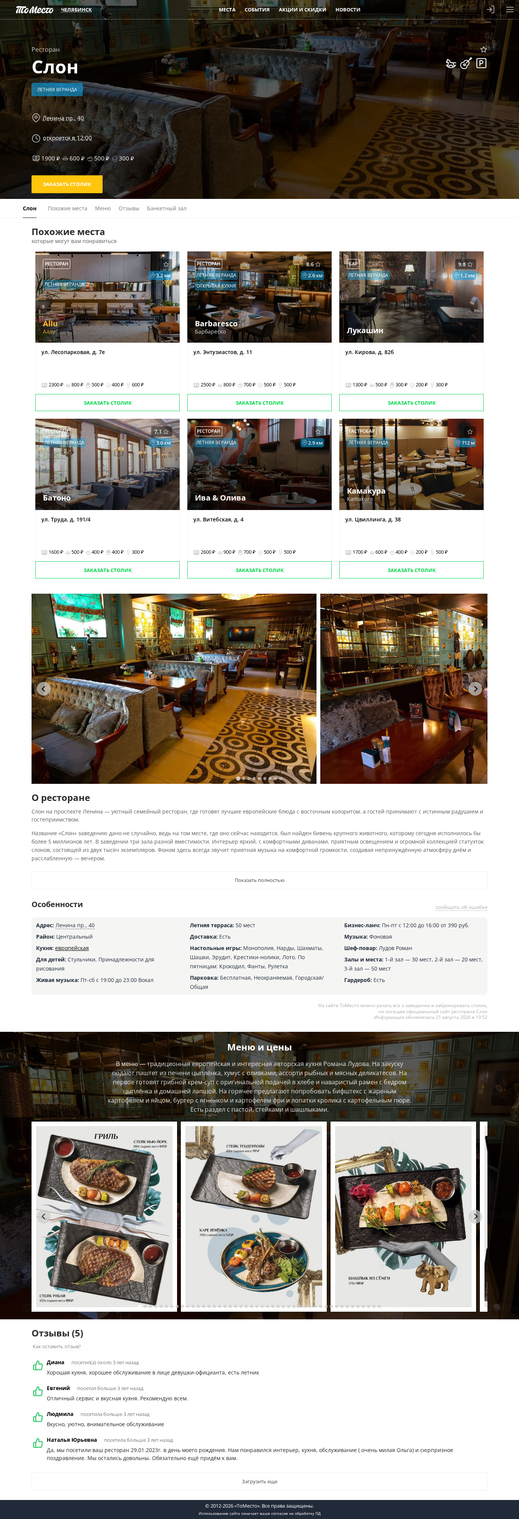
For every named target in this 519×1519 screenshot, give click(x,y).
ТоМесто (35, 9)
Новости (348, 9)
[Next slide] (475, 689)
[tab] (238, 778)
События (257, 9)
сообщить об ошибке (461, 907)
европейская (72, 948)
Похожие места (67, 208)
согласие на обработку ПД (296, 1513)
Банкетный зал (167, 208)
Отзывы (129, 208)
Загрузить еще (259, 1481)
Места (227, 9)
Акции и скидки (302, 9)
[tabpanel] (174, 689)
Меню (103, 208)
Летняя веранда (57, 89)
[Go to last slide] (44, 689)
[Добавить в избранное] (483, 49)
